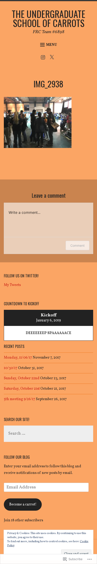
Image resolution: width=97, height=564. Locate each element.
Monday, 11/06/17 (18, 357)
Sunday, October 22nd (21, 378)
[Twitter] (53, 58)
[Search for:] (48, 434)
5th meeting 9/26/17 (19, 399)
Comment (77, 245)
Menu (51, 44)
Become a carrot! (23, 504)
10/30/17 (10, 368)
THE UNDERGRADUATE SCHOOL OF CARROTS (48, 18)
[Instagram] (44, 58)
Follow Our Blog (17, 457)
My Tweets (12, 285)
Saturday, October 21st (22, 388)
